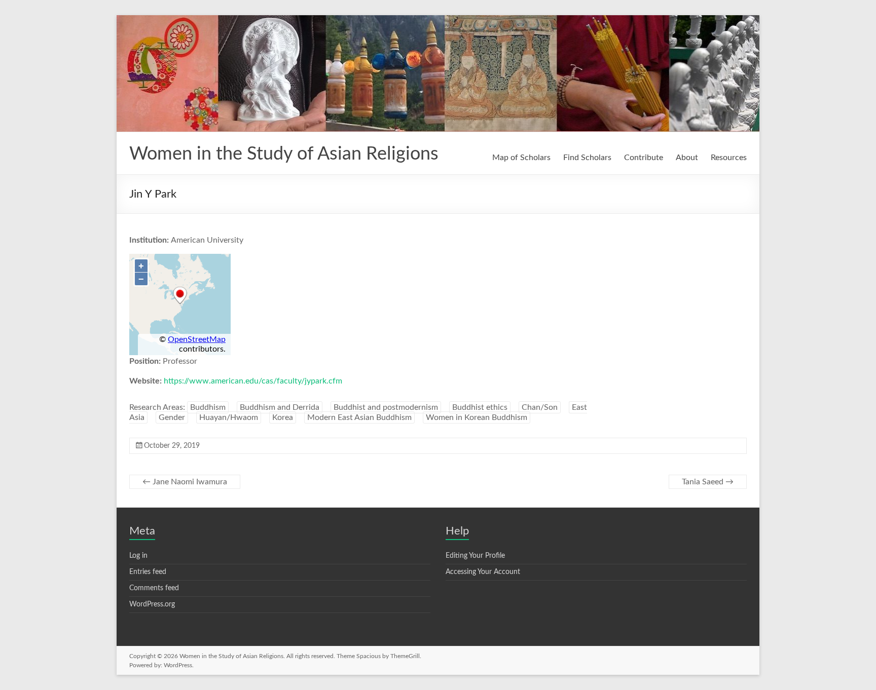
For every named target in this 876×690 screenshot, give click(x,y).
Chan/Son (540, 407)
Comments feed (154, 588)
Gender (172, 417)
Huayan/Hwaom (228, 417)
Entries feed (147, 572)
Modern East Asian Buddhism (359, 417)
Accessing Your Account (483, 572)
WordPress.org (152, 604)
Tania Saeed (708, 482)
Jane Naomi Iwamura (184, 482)
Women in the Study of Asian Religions (284, 154)
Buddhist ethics (479, 407)
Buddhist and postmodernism (386, 407)
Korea (282, 417)
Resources (729, 158)
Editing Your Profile (475, 555)
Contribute (643, 158)
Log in (138, 555)
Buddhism (208, 407)
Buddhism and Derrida (279, 407)
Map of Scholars (521, 158)
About (687, 158)
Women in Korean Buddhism (476, 417)
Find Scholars (587, 158)
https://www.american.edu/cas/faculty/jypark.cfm (253, 381)
